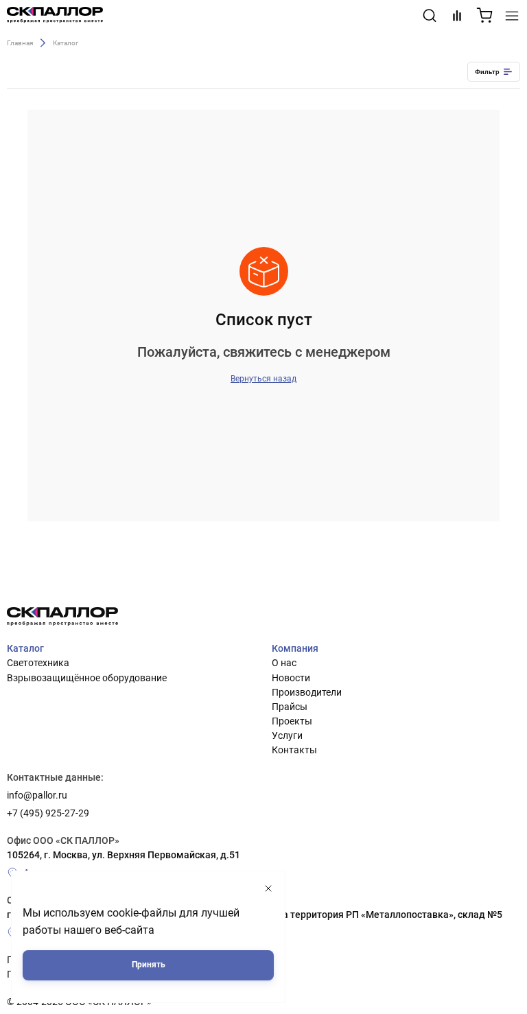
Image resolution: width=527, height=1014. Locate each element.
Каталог (25, 648)
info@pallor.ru (37, 795)
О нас (284, 662)
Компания (295, 648)
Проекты (292, 721)
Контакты (294, 749)
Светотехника (38, 662)
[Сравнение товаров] (457, 16)
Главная (20, 42)
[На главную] (55, 16)
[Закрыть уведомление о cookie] (268, 888)
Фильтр (487, 71)
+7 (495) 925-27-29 (48, 812)
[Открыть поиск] (429, 16)
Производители (307, 692)
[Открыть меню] (512, 16)
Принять (148, 964)
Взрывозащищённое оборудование (87, 677)
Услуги (287, 735)
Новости (291, 677)
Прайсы (289, 706)
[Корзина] (484, 16)
